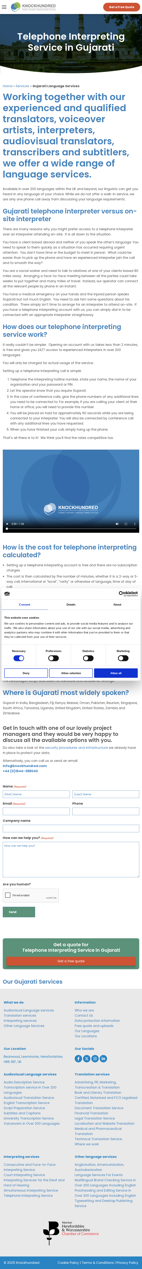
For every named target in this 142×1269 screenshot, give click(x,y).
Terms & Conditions (98, 1263)
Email (14, 803)
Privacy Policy (127, 1263)
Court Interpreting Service (24, 1175)
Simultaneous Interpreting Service (31, 1190)
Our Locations (86, 1036)
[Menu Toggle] (4, 7)
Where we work (87, 1144)
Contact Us (84, 1015)
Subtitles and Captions (22, 1113)
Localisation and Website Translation (104, 1123)
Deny (26, 673)
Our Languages (87, 1031)
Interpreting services (20, 1020)
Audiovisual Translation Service (29, 1098)
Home (7, 86)
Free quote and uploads (94, 1026)
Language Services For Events (99, 1175)
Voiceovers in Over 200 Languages (32, 1123)
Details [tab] (71, 604)
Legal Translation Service (95, 1118)
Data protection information (97, 1020)
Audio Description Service (24, 1082)
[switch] (53, 658)
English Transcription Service (27, 1103)
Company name (17, 820)
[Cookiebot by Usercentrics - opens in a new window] (121, 594)
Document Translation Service (99, 1108)
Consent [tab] (24, 604)
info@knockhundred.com (25, 766)
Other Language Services (24, 1026)
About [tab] (117, 604)
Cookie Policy (68, 1263)
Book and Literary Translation (98, 1092)
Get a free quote (71, 961)
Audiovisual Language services (29, 1010)
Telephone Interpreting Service (28, 1195)
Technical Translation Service (98, 1139)
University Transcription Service (29, 1118)
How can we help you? (28, 838)
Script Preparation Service (24, 1108)
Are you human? (17, 884)
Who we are (84, 1010)
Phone (77, 803)
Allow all (115, 673)
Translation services (20, 1015)
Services (22, 86)
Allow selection (71, 673)
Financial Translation (91, 1113)
